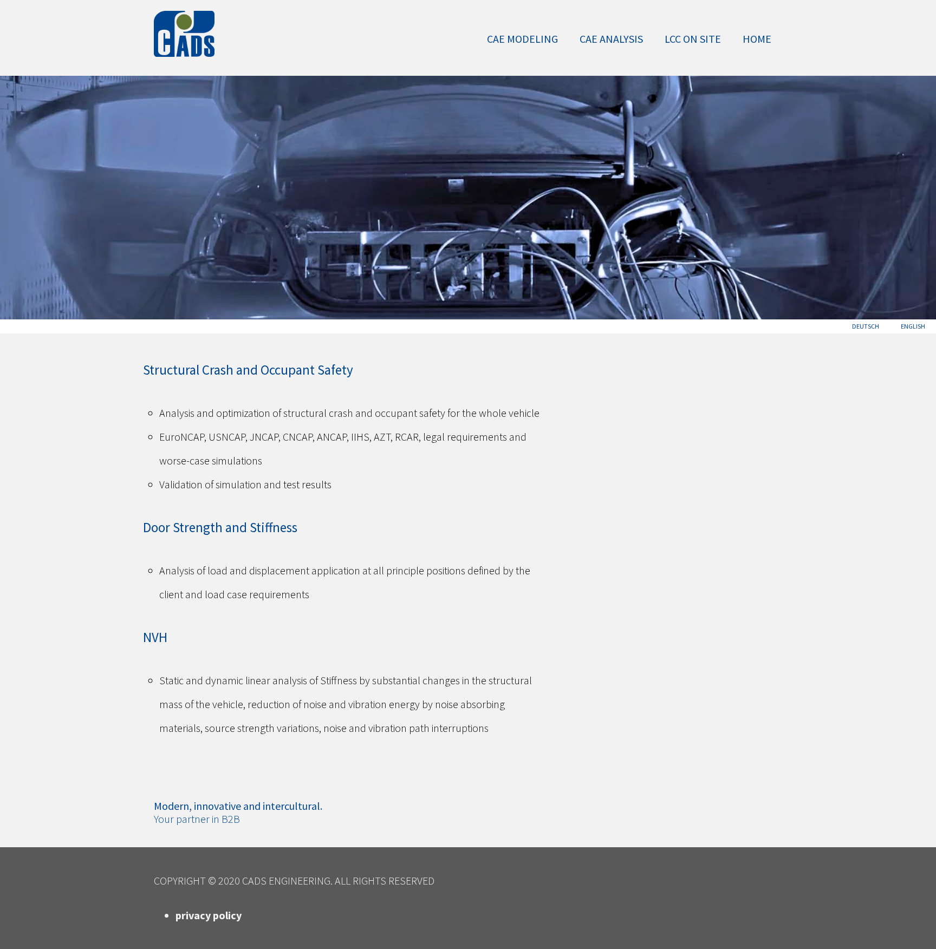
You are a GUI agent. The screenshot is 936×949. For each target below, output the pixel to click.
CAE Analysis (611, 38)
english (913, 326)
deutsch (865, 326)
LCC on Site (693, 38)
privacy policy (209, 915)
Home (757, 38)
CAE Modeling (522, 38)
